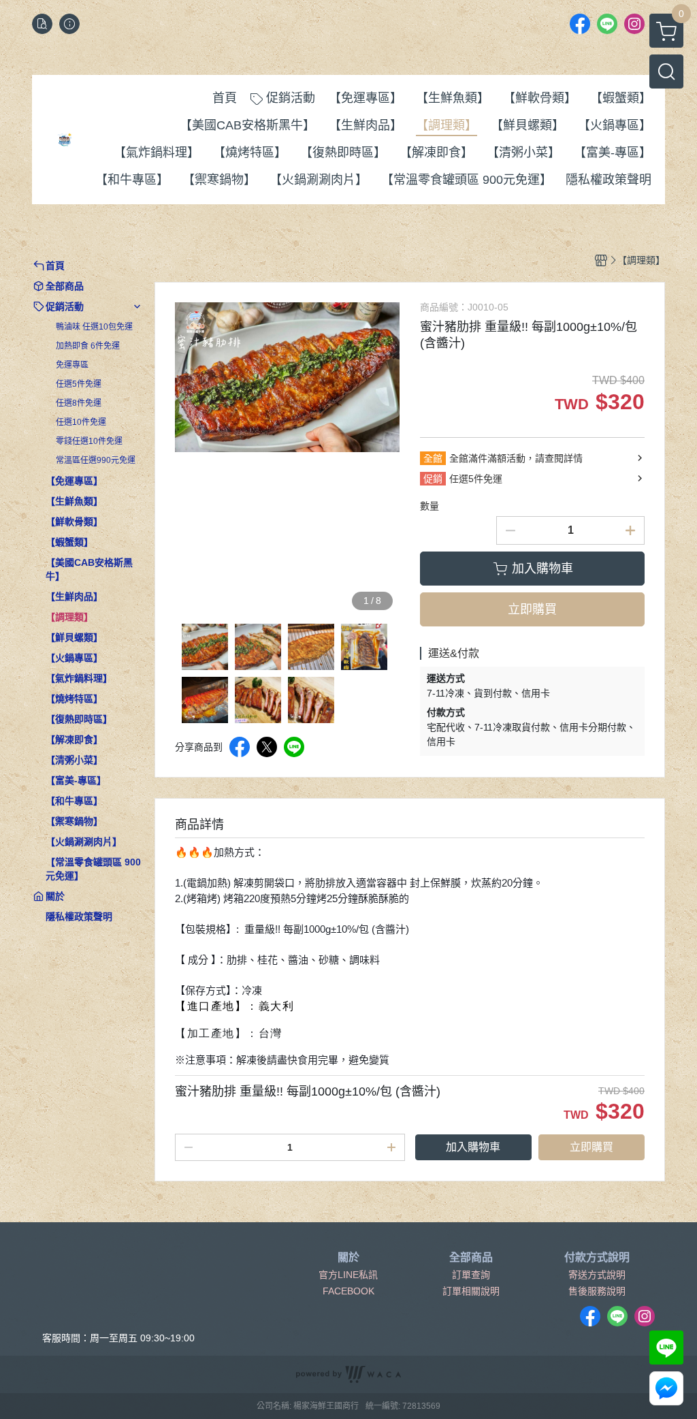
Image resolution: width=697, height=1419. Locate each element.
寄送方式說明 (597, 1274)
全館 (432, 458)
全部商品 (471, 1257)
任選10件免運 (81, 422)
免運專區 (72, 365)
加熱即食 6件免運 (88, 346)
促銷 (432, 478)
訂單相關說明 (471, 1291)
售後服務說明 (597, 1291)
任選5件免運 (78, 384)
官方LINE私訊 (348, 1274)
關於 (348, 1257)
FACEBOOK (348, 1291)
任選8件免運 (78, 403)
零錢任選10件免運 (89, 441)
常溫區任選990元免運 (95, 460)
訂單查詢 (471, 1274)
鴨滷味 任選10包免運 (94, 327)
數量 (429, 505)
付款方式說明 (597, 1257)
